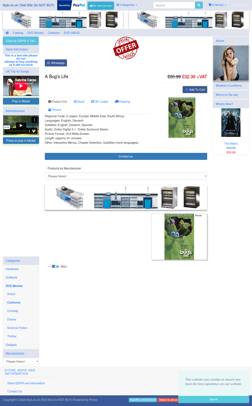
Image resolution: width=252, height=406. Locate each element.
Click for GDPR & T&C (21, 41)
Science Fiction (16, 328)
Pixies (93, 400)
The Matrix (231, 143)
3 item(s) (218, 5)
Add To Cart (196, 89)
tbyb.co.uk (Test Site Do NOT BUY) (28, 4)
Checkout (239, 5)
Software (11, 277)
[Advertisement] (21, 201)
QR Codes (101, 101)
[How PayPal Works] (72, 5)
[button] (186, 388)
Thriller (11, 336)
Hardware (12, 269)
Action (10, 294)
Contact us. (126, 156)
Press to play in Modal (20, 140)
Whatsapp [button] (57, 63)
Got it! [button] (214, 399)
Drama (11, 319)
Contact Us (14, 391)
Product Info (59, 101)
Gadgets (11, 345)
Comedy (12, 311)
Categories (127, 5)
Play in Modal (21, 101)
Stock (80, 101)
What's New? (224, 104)
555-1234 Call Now (102, 5)
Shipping (124, 101)
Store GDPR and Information (26, 383)
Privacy (56, 109)
